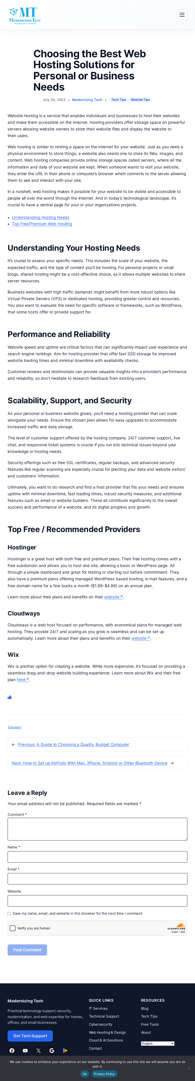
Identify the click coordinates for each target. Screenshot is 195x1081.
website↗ (113, 597)
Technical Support (104, 1016)
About (146, 1032)
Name (14, 847)
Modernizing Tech (87, 100)
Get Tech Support (30, 1035)
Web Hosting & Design (107, 1032)
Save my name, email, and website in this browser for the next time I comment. (78, 913)
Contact (95, 1048)
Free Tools (150, 1024)
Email (13, 869)
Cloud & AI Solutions (106, 1040)
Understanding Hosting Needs (40, 217)
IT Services (98, 1008)
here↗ (23, 679)
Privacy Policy (104, 1074)
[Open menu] (182, 15)
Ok (85, 1074)
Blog (145, 1008)
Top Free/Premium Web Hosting (42, 223)
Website (14, 891)
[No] (189, 1068)
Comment (17, 814)
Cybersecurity (100, 1024)
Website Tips (140, 100)
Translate (14, 727)
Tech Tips (118, 100)
